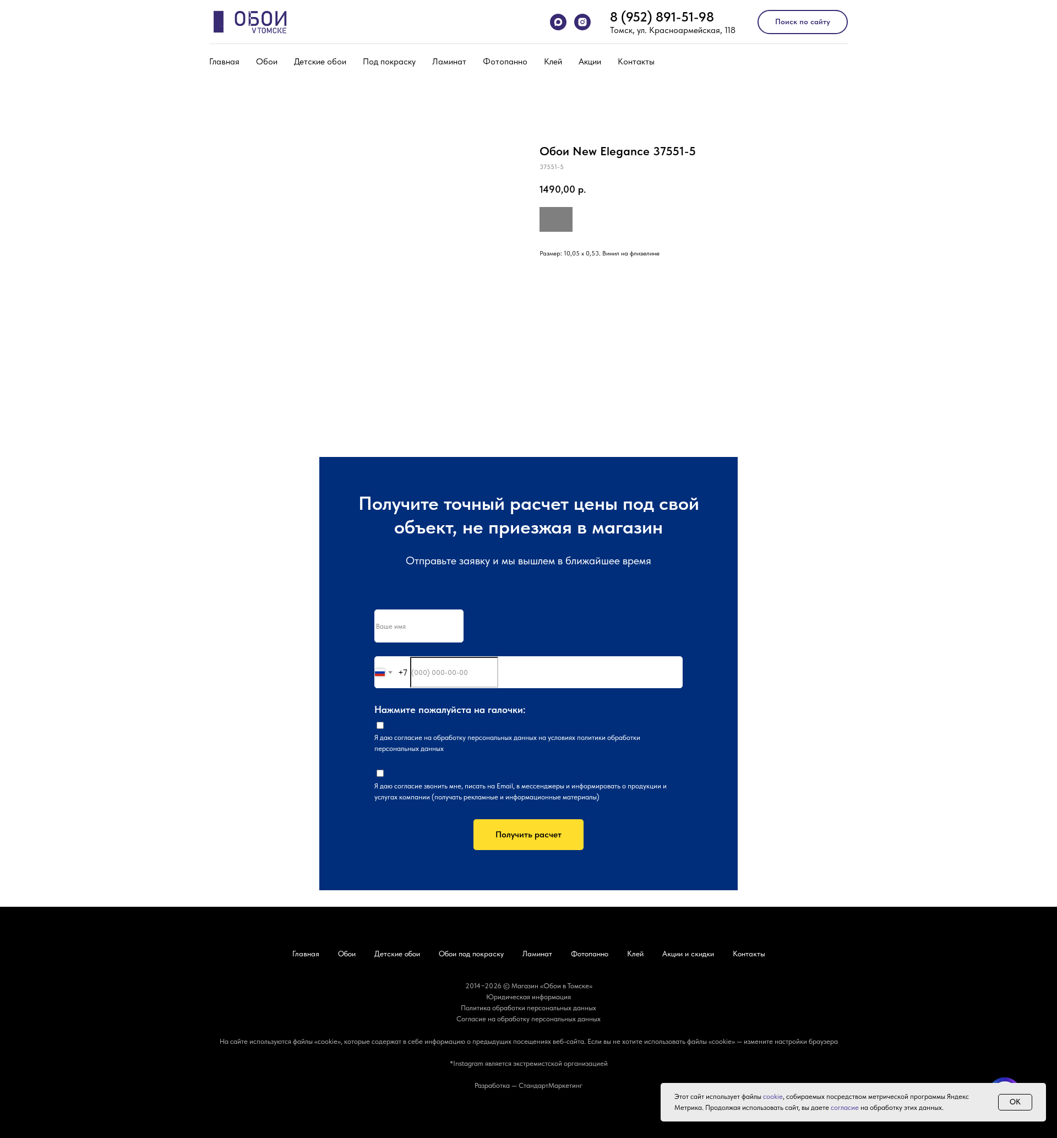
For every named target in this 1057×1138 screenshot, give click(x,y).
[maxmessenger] (558, 22)
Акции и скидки (688, 953)
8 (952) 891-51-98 (662, 17)
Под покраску (389, 61)
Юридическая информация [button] (528, 997)
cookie (773, 1096)
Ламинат (449, 61)
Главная (224, 61)
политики (591, 737)
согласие (408, 737)
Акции (590, 61)
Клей (553, 61)
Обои (266, 61)
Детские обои (320, 61)
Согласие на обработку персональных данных (528, 1019)
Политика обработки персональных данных (528, 1008)
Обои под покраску (471, 953)
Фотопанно (505, 61)
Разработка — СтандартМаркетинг (528, 1085)
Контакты (636, 61)
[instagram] (582, 22)
